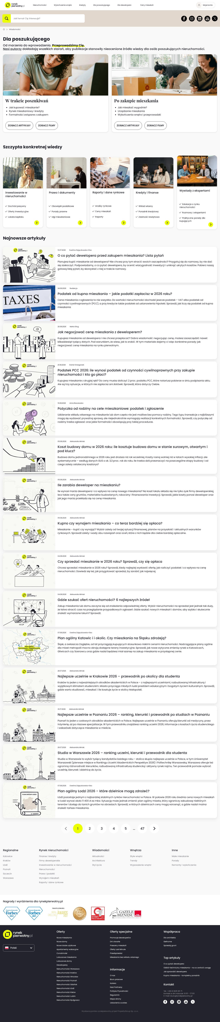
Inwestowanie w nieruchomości (55, 864)
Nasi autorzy (12, 49)
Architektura (98, 860)
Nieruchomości (47, 869)
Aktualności (98, 856)
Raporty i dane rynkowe (51, 882)
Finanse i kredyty (47, 856)
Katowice (7, 856)
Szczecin (7, 873)
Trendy (133, 860)
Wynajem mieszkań (49, 877)
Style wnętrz (136, 856)
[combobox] (13, 18)
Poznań (6, 869)
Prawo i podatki (47, 873)
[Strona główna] (4, 29)
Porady (175, 860)
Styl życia (97, 864)
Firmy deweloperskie (49, 860)
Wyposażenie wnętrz (140, 864)
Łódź (5, 864)
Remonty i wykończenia (184, 864)
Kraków (6, 860)
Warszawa (8, 877)
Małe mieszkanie (180, 856)
